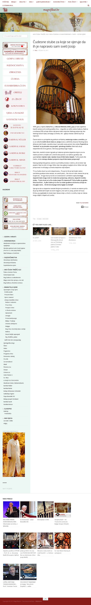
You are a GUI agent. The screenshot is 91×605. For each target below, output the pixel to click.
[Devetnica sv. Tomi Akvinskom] (77, 231)
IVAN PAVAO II (8, 375)
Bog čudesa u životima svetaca (13, 283)
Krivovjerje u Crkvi (43, 519)
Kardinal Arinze (8, 404)
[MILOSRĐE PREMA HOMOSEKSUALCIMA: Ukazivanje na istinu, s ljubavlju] (11, 509)
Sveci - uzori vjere (78, 34)
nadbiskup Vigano (9, 394)
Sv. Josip (39, 219)
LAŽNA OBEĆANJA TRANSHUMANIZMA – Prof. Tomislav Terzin (10, 584)
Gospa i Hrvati (10, 237)
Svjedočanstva (10, 257)
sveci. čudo (45, 219)
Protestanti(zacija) (11, 318)
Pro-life (6, 359)
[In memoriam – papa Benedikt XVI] (28, 509)
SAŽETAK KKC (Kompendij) (12, 340)
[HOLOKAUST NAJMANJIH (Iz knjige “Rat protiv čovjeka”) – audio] (28, 572)
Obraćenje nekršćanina (10, 260)
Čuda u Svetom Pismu (10, 272)
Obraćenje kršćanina (10, 262)
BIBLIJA (13, 2)
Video (5, 348)
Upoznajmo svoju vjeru (11, 289)
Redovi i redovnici (10, 302)
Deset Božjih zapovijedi (12, 334)
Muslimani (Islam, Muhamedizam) (14, 383)
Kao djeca (8, 418)
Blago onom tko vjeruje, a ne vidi (13, 280)
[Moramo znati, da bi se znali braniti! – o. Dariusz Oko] (45, 541)
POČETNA (6, 2)
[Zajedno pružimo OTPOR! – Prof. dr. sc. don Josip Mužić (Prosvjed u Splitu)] (11, 541)
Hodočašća (7, 413)
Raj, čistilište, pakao (11, 337)
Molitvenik (39, 601)
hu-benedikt (84, 203)
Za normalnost (8, 362)
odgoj (5, 423)
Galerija (6, 411)
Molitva (7, 331)
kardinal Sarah (8, 402)
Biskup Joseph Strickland (11, 399)
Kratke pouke (8, 292)
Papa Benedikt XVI (9, 396)
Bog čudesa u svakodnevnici (60, 34)
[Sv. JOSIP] (41, 231)
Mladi (5, 364)
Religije (7, 326)
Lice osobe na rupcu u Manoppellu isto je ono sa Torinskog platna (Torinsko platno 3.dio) (58, 242)
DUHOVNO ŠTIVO (58, 2)
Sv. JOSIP (36, 238)
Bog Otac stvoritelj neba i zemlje (15, 329)
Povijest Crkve (9, 307)
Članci (5, 346)
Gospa (6, 370)
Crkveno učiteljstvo (11, 323)
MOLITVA (22, 2)
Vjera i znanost (9, 297)
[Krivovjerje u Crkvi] (45, 509)
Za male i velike (8, 421)
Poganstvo (7, 351)
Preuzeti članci (8, 294)
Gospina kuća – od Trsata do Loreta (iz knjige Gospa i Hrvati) (62, 522)
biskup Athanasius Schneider (12, 391)
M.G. (36, 50)
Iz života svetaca (10, 310)
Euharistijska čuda (9, 275)
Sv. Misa (6, 378)
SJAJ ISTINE (83, 2)
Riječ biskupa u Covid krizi (11, 253)
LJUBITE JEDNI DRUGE (43, 2)
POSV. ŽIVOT (72, 2)
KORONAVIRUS (9, 241)
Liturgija (7, 315)
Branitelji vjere (11, 287)
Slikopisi (8, 409)
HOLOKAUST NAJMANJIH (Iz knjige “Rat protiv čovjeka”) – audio (28, 584)
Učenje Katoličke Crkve (11, 300)
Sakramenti (8, 313)
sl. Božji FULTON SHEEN (11, 380)
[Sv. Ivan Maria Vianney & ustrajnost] (63, 541)
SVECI (30, 2)
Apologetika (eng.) (9, 343)
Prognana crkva (8, 354)
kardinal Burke (8, 388)
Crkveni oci (7, 372)
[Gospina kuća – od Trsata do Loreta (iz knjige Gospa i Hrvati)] (63, 509)
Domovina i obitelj (9, 356)
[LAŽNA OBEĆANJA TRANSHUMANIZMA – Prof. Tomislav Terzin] (11, 572)
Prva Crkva (8, 305)
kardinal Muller (8, 386)
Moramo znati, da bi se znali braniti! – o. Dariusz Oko (45, 553)
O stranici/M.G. (8, 5)
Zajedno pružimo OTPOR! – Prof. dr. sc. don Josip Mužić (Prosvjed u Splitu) (11, 553)
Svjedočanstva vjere (10, 265)
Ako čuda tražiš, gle (40, 34)
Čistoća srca (7, 367)
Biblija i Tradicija (10, 321)
